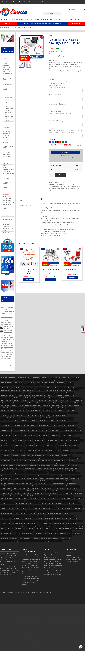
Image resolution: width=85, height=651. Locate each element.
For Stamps (6, 135)
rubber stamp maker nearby (20, 430)
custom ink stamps (69, 392)
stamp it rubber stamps (6, 478)
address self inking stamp (18, 458)
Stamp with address (17, 523)
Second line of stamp (55, 95)
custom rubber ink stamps (30, 468)
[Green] (63, 142)
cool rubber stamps (29, 445)
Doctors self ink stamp (52, 521)
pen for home (7, 161)
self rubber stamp (44, 430)
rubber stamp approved (64, 400)
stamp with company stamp (7, 485)
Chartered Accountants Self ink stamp (9, 536)
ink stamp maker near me (21, 503)
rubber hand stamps (62, 448)
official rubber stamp (75, 438)
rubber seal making (70, 410)
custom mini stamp (5, 473)
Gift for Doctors (15, 521)
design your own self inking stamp (44, 480)
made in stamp (14, 455)
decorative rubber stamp (18, 402)
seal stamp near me (34, 495)
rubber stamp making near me (24, 493)
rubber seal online (16, 427)
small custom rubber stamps (73, 488)
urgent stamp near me (56, 500)
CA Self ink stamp (20, 528)
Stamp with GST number (6, 523)
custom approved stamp (25, 455)
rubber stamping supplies (20, 410)
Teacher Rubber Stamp (67, 528)
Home (3, 1)
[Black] (56, 142)
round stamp (10, 380)
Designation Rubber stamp (74, 402)
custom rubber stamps (6, 382)
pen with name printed (71, 523)
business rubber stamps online (56, 473)
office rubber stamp (50, 385)
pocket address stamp (7, 332)
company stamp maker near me (65, 495)
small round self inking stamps (55, 470)
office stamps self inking (42, 473)
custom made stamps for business (19, 488)
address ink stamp (63, 440)
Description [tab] (22, 200)
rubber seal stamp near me (78, 498)
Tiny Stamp (48, 515)
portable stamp (10, 341)
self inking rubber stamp (49, 380)
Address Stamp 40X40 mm (51, 269)
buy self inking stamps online (38, 433)
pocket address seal (6, 330)
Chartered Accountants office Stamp (63, 536)
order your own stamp (20, 485)
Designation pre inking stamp (22, 541)
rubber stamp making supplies (56, 468)
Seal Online (8, 352)
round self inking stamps (68, 385)
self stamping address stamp (7, 465)
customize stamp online (63, 443)
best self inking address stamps (47, 478)
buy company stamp (30, 453)
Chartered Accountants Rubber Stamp (56, 533)
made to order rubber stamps (72, 485)
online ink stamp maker (30, 435)
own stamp (74, 445)
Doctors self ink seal (63, 521)
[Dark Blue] (66, 142)
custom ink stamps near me (7, 510)
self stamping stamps (5, 443)
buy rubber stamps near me (23, 508)
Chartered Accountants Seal (40, 533)
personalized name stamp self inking (9, 513)
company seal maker (16, 387)
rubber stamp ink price (60, 427)
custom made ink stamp (47, 460)
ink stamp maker (59, 392)
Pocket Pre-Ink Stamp (6, 334)
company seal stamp (37, 380)
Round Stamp (44, 19)
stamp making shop (73, 412)
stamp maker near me (58, 490)
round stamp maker (39, 385)
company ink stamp (65, 450)
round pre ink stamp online (21, 412)
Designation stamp (54, 402)
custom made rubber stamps (44, 405)
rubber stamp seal (60, 382)
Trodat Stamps (7, 224)
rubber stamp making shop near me (21, 498)
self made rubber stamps (37, 463)
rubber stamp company (6, 385)
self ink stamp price (48, 395)
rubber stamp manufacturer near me (48, 495)
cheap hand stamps (31, 485)
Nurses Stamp (73, 521)
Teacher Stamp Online (48, 528)
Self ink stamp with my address (45, 523)
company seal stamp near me (46, 503)
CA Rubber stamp (10, 528)
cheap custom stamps (43, 468)
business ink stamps (20, 448)
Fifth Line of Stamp (57, 121)
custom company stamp (49, 445)
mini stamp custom (19, 470)
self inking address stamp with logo (43, 387)
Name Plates (6, 150)
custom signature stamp (6, 400)
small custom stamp (42, 450)
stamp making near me (38, 493)
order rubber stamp (38, 407)
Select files (65, 152)
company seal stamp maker (7, 445)
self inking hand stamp (6, 460)
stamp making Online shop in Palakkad (48, 422)
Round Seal (67, 190)
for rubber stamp (26, 427)
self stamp (55, 387)
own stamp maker (79, 453)
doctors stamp (9, 315)
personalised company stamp (44, 485)
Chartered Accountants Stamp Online (24, 533)
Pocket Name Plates (8, 174)
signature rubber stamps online (19, 460)
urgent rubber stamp (49, 392)
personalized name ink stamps (55, 513)
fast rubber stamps (19, 445)
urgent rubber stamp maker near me (8, 493)
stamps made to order (38, 440)
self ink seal (25, 392)
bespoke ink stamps (5, 490)
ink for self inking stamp (75, 397)
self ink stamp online (15, 390)
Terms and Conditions (11, 1)
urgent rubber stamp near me (7, 495)
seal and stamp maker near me (42, 500)
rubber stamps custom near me (74, 510)
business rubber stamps (6, 402)
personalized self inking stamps (23, 395)
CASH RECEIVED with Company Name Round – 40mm (29, 271)
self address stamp (56, 405)
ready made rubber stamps (7, 410)
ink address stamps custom (58, 485)
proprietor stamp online (42, 402)
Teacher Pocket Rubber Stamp (64, 531)
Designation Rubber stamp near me (53, 541)
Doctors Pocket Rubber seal (40, 521)
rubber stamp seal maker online (76, 440)
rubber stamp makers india (23, 377)
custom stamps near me (36, 498)
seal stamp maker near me (6, 498)
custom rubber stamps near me (63, 498)
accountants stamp (6, 304)
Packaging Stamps (8, 159)
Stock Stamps (53, 19)
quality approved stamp (47, 410)
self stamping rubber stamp (51, 463)
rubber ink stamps (5, 390)
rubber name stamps (18, 500)
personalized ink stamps (17, 407)
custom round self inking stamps (8, 453)
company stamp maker (65, 387)
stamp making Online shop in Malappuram (28, 422)
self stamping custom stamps (58, 465)
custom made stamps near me (59, 510)
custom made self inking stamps (71, 468)
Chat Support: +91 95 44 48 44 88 (42, 1)
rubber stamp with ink (76, 430)
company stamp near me (49, 498)
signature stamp (5, 358)
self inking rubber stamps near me (8, 505)
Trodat (7, 120)
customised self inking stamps (7, 440)
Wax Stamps (6, 232)
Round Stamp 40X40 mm (72, 269)
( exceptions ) (57, 23)
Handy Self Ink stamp (27, 518)
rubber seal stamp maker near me (70, 500)
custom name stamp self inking (44, 510)
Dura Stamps (6, 131)
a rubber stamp (39, 445)
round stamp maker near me (74, 503)
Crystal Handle (9, 95)
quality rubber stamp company (61, 458)
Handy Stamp (41, 515)
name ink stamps (31, 510)
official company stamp (69, 425)
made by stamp (53, 443)
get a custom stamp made (55, 453)
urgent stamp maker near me (76, 493)
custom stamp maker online (34, 410)
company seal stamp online (29, 400)
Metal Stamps (63, 19)
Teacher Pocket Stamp (51, 531)
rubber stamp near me (32, 490)
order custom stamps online (29, 450)
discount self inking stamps (34, 488)
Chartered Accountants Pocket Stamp (9, 538)
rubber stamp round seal (30, 405)
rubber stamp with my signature (47, 526)
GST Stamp (8, 320)
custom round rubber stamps (67, 435)
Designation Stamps (8, 123)
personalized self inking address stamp (51, 455)
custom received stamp (72, 465)
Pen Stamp (24, 19)
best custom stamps (30, 475)
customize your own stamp (7, 470)
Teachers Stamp (7, 220)
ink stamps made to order (47, 488)
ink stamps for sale (31, 473)
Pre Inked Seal (4, 343)
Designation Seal (63, 402)
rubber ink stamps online (39, 483)
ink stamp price (19, 440)
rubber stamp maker (45, 377)
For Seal (7, 319)
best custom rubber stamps (19, 478)
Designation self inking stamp (7, 541)
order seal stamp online (43, 435)
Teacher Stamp (38, 528)
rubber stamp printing (69, 395)
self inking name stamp (36, 508)
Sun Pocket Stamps (8, 213)
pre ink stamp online (40, 390)
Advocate (5, 63)
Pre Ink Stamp (8, 349)
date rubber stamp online (17, 443)
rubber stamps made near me (64, 508)
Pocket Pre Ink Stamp (5, 518)
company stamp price (72, 427)
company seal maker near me (22, 495)
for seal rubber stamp (30, 402)
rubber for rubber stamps (47, 458)
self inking (76, 390)
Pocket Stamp (7, 176)
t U (70, 553)
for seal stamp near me (22, 505)
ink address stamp (33, 465)
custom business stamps (61, 412)
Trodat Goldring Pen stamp (6, 515)
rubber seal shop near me (60, 503)
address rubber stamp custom (62, 478)
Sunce (72, 184)
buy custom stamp (16, 433)
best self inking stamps (64, 430)
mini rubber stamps (54, 435)
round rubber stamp (49, 382)
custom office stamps (51, 448)
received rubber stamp (59, 410)
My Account (62, 2)
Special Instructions (65, 130)
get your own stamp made (67, 455)
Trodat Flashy (7, 222)
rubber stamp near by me (34, 505)
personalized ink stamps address (18, 490)
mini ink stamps (55, 475)
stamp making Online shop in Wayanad (40, 415)
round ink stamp (26, 433)
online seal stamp (70, 407)
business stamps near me (20, 510)
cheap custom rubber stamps (7, 483)
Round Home (6, 192)
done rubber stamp (5, 455)
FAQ (82, 19)
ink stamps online (17, 400)
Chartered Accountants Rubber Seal (74, 533)
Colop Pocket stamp (49, 518)
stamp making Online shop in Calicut (48, 417)
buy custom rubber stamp (34, 460)
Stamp (10, 362)
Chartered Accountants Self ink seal (26, 536)
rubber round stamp (19, 435)
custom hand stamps (5, 427)
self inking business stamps (44, 465)
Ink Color (51, 139)
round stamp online (5, 392)
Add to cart (60, 175)
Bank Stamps (6, 65)
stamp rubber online (49, 427)
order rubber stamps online (66, 390)
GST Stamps (6, 138)
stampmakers (64, 433)
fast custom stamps (5, 488)
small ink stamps (54, 430)
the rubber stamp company (53, 433)
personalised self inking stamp (51, 438)
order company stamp (73, 448)
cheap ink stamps (65, 475)
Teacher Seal (58, 528)
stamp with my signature (33, 526)
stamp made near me (33, 503)
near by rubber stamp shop (77, 400)
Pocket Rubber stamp (57, 515)
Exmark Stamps (7, 133)
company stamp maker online (40, 397)
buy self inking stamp (58, 460)
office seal (66, 188)
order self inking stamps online (36, 438)
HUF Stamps (6, 140)
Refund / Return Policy (72, 557)
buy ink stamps (20, 453)
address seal (4, 305)
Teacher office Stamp (40, 531)
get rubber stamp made (22, 438)
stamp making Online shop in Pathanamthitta (68, 422)
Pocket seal (57, 518)
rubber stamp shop (30, 382)
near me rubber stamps (77, 505)
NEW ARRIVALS (6, 152)
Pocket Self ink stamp (68, 515)
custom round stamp (5, 405)
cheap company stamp (6, 480)
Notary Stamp (6, 154)
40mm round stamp (66, 186)
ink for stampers (28, 440)
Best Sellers (6, 67)
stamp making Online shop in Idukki (45, 420)
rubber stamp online (75, 377)
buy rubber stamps (28, 407)
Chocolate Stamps (8, 73)
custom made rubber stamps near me (27, 513)
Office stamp (73, 188)
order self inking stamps (54, 450)
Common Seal (6, 76)
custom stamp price (75, 478)
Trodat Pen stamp (18, 515)
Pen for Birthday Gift (5, 521)
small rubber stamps (66, 405)
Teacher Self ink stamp (5, 531)
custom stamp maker (5, 387)
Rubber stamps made (39, 448)
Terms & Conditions (72, 561)
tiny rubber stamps (36, 455)
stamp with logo (5, 364)
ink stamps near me (29, 500)
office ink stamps (4, 468)
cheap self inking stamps (17, 405)
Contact (68, 555)
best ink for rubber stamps (21, 465)
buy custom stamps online (69, 470)
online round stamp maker (27, 390)
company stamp (65, 377)
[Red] (59, 142)
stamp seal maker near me (50, 493)
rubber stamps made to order (7, 448)
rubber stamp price (17, 385)
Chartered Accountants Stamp (7, 533)
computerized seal (6, 309)
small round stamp (5, 450)
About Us (26, 1)
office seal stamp (64, 397)
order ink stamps (28, 470)
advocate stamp (9, 307)
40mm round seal (56, 186)
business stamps (39, 382)
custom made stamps (16, 392)
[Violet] (50, 142)
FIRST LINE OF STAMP (57, 86)
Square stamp (5, 362)
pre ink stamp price (77, 405)
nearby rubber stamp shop (52, 390)
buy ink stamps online (5, 458)
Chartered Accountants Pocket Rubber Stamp (29, 538)
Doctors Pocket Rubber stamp (26, 521)
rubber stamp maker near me (45, 490)
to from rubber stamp (60, 488)
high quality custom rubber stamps (8, 463)
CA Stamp (3, 528)
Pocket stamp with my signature (19, 526)
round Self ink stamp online (35, 412)
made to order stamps (64, 463)
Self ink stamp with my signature (63, 526)
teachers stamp (9, 365)
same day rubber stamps (78, 508)
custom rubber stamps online (18, 425)
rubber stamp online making (41, 443)
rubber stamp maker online (72, 380)
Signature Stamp (7, 205)
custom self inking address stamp (32, 458)
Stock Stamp (6, 211)
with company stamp (5, 475)
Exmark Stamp (5, 317)
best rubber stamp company (16, 468)
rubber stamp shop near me (71, 490)
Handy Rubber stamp (16, 518)
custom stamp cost (17, 480)
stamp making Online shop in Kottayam (26, 420)
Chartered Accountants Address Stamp (45, 536)
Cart (74, 2)
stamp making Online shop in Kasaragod (63, 420)
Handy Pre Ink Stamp (38, 518)
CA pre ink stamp (29, 528)
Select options (29, 279)
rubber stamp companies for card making (63, 480)
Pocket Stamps (15, 19)
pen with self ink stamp (59, 523)
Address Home (7, 55)
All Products (5, 19)
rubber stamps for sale (50, 407)
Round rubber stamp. (58, 190)
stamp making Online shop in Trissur (8, 420)
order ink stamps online (42, 453)
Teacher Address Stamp (28, 531)
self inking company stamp (40, 470)
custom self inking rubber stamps (8, 438)
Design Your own (7, 92)
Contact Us (19, 1)
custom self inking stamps (77, 387)
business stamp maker (5, 433)
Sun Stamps (6, 215)
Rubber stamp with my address (30, 523)
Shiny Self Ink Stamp (8, 202)
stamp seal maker (61, 380)
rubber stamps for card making (7, 395)
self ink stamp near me (63, 493)
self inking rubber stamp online (75, 433)
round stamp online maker (6, 435)
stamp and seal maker (32, 425)
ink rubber (59, 385)
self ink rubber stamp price (44, 425)
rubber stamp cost (28, 397)
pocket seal (4, 335)
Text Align (60, 80)
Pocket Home (6, 171)
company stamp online (6, 397)
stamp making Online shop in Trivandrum (10, 417)
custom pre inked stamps (37, 427)
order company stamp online (63, 445)
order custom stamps (57, 425)
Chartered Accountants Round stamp (49, 538)
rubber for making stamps (6, 430)
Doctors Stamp (7, 125)
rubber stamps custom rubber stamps (24, 483)
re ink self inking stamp (76, 458)
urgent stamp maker (5, 407)
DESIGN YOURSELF (74, 19)
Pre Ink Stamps (59, 184)
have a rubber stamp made (29, 480)
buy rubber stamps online (18, 382)
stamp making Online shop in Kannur (65, 417)
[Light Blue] (53, 142)
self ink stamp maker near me (63, 505)
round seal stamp (70, 382)
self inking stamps (35, 377)
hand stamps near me (41, 513)
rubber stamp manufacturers (36, 392)
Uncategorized (7, 226)
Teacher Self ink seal (17, 531)
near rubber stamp (53, 400)
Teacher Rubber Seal (78, 528)
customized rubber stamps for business (55, 483)
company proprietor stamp (48, 412)
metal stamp (8, 322)
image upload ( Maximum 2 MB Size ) (65, 145)
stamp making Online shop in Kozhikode (29, 417)
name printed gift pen (5, 526)
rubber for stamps (29, 443)
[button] (43, 49)
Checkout (31, 1)
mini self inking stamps (16, 450)
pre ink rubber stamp (58, 395)
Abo (67, 553)
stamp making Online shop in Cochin (58, 415)
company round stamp (57, 188)
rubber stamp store (55, 377)
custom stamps (27, 380)
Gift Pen (75, 518)
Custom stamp (7, 82)
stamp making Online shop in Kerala (22, 415)
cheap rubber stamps (42, 400)
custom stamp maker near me (48, 505)
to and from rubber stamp (32, 478)
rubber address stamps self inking (72, 473)
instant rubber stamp (17, 397)
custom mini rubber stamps (18, 475)
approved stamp (18, 380)
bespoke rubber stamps (76, 475)
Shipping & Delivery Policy (73, 559)
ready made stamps (75, 443)
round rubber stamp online (7, 412)
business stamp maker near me (49, 508)
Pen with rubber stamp (67, 518)
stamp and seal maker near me (7, 503)
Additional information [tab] (25, 205)
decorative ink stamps (71, 483)
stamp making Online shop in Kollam (9, 422)
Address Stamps (34, 19)
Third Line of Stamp (58, 103)
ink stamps (3, 380)
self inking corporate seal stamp (18, 473)
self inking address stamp (28, 387)
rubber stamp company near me (8, 508)
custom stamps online (28, 385)
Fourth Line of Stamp (60, 112)
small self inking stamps (33, 430)
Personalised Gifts (8, 169)
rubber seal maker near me (6, 500)
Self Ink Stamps (7, 200)
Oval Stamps (6, 156)
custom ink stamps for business (43, 475)
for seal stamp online (5, 425)
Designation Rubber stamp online (37, 541)
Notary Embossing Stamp (77, 526)
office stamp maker (64, 438)
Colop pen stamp (67, 513)
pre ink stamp (12, 377)
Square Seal (8, 360)
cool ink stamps (29, 448)
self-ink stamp (7, 356)
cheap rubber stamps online (77, 463)
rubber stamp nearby (54, 397)
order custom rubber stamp (24, 463)
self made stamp (69, 460)
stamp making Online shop (6, 415)
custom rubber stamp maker (51, 440)
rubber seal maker (60, 407)
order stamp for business (68, 453)
